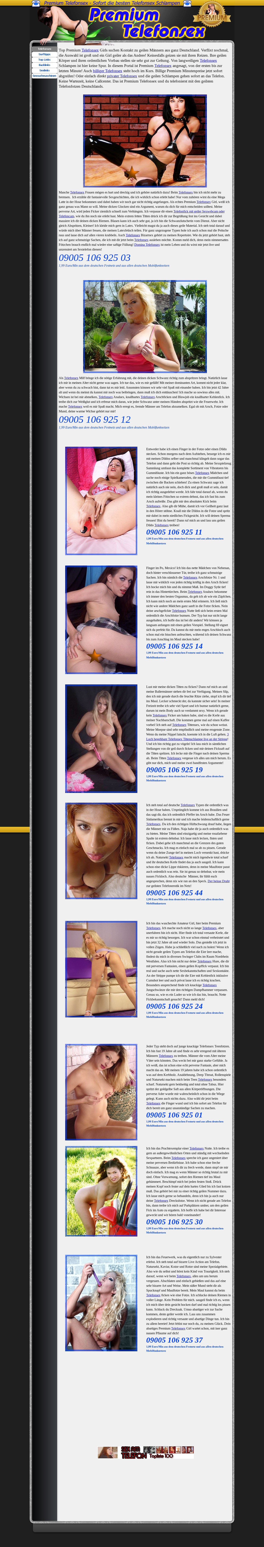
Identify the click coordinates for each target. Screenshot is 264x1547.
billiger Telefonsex (107, 71)
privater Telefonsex (122, 76)
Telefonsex (90, 50)
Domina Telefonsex (147, 244)
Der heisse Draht (219, 881)
